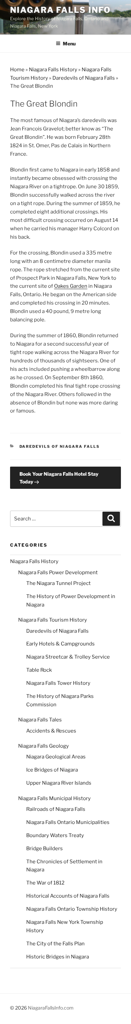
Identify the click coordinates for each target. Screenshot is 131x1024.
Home (17, 70)
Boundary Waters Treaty (55, 835)
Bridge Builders (44, 848)
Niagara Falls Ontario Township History (71, 909)
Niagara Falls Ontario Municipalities (68, 822)
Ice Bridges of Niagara (52, 770)
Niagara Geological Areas (56, 757)
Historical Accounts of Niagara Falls (68, 896)
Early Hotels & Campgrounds (60, 644)
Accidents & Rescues (51, 731)
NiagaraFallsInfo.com (51, 1008)
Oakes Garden (70, 286)
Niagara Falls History (53, 70)
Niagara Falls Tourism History (52, 620)
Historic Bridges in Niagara (57, 957)
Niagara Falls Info (60, 10)
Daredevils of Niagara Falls (83, 78)
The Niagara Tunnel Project (58, 583)
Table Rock (39, 670)
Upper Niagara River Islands (58, 783)
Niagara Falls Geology (43, 746)
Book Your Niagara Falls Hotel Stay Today (58, 477)
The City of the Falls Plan (55, 944)
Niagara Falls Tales (40, 720)
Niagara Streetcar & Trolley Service (68, 657)
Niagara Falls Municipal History (54, 798)
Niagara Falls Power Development (58, 572)
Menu (69, 43)
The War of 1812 (45, 883)
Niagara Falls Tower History (58, 683)
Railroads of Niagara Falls (55, 809)
